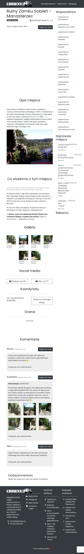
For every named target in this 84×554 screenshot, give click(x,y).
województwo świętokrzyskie (64, 103)
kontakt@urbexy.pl (18, 521)
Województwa (49, 4)
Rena (10, 348)
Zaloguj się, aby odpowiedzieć (20, 367)
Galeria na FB (18, 281)
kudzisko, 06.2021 (9, 246)
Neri (9, 446)
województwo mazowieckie (63, 60)
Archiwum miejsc (33, 507)
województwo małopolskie (63, 53)
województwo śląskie (66, 97)
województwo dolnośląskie (63, 18)
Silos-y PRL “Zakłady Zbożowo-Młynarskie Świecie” (51, 529)
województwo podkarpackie (63, 75)
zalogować (20, 479)
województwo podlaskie (63, 83)
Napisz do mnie (45, 27)
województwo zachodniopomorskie (66, 128)
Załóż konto (62, 4)
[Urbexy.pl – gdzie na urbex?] (19, 4)
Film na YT (43, 281)
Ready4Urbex (17, 26)
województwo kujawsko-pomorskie (66, 25)
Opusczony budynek (51, 500)
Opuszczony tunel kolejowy (71, 531)
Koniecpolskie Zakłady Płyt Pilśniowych (71, 501)
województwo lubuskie (63, 45)
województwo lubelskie (63, 38)
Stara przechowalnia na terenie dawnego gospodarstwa (53, 516)
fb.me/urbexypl (16, 523)
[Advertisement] (30, 88)
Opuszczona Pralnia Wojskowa (70, 524)
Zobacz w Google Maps (42, 301)
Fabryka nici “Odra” (52, 538)
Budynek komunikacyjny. (53, 506)
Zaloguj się (72, 4)
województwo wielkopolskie (63, 120)
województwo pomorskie (63, 90)
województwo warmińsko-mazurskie (63, 112)
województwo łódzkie (66, 32)
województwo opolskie (63, 68)
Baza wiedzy (33, 503)
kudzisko (12, 377)
